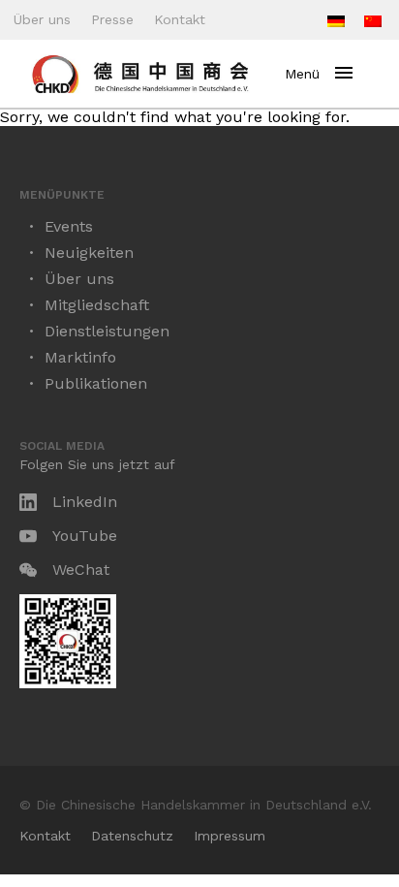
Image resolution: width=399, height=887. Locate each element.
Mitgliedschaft (97, 305)
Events (69, 226)
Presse (112, 19)
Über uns (42, 19)
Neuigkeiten (89, 252)
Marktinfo (80, 357)
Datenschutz (132, 835)
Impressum (229, 835)
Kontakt (179, 19)
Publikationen (96, 383)
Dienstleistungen (107, 331)
